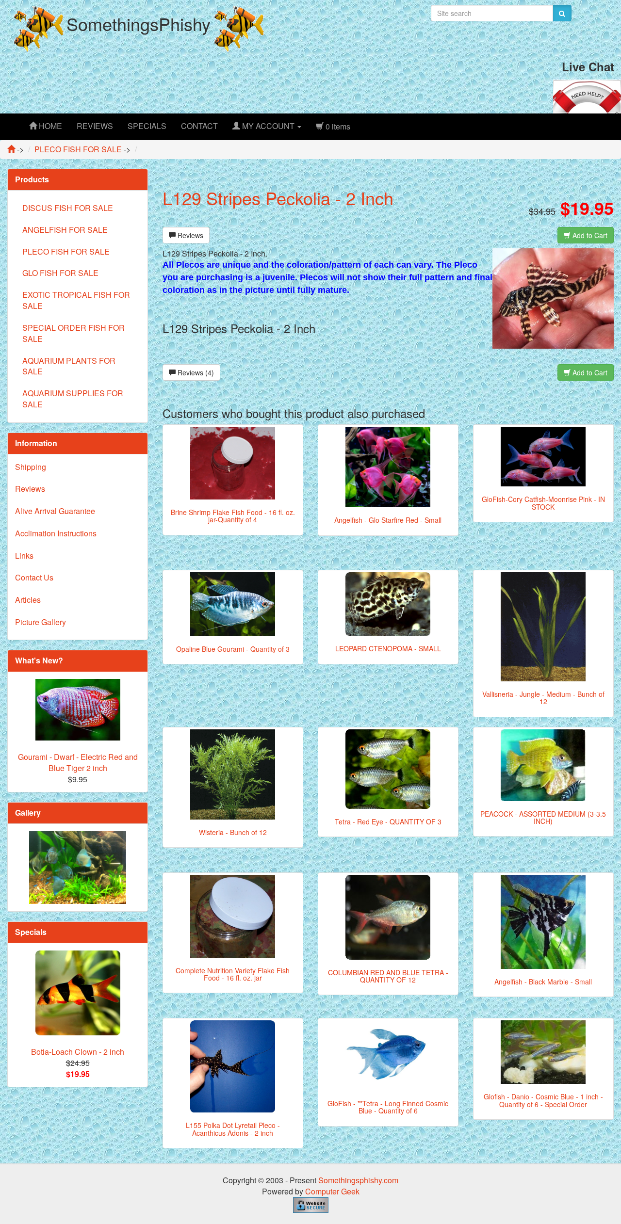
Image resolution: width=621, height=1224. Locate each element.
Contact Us (34, 577)
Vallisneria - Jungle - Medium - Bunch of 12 (543, 697)
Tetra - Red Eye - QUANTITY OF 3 (388, 821)
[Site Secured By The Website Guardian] (310, 1203)
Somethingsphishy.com (358, 1180)
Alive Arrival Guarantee (55, 510)
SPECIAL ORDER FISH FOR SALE (73, 333)
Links (24, 555)
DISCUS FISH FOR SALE (67, 207)
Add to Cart (589, 235)
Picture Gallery (40, 622)
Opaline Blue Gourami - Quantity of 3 (233, 649)
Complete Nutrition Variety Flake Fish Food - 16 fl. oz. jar (233, 974)
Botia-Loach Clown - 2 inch (77, 1051)
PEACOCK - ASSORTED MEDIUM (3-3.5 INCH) (543, 817)
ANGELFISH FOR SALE (65, 229)
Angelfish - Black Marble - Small (543, 981)
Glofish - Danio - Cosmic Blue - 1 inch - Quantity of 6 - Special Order (543, 1100)
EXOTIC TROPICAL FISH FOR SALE (76, 300)
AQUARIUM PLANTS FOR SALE (68, 366)
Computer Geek (332, 1191)
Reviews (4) (195, 372)
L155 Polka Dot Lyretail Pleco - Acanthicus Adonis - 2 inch (233, 1128)
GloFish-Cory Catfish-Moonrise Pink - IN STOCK (543, 502)
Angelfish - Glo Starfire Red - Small (387, 520)
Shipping (30, 466)
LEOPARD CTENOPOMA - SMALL (388, 648)
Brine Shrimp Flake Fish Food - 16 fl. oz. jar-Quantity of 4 (233, 515)
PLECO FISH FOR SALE (66, 251)
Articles (28, 599)
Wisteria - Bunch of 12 (233, 832)
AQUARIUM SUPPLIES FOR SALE (72, 398)
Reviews (189, 235)
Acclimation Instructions (56, 533)
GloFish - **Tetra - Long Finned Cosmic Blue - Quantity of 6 (387, 1106)
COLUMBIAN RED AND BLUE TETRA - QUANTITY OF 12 (388, 975)
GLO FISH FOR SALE (60, 272)
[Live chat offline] (587, 95)
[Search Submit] (562, 13)
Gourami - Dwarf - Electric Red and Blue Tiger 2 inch (78, 762)
